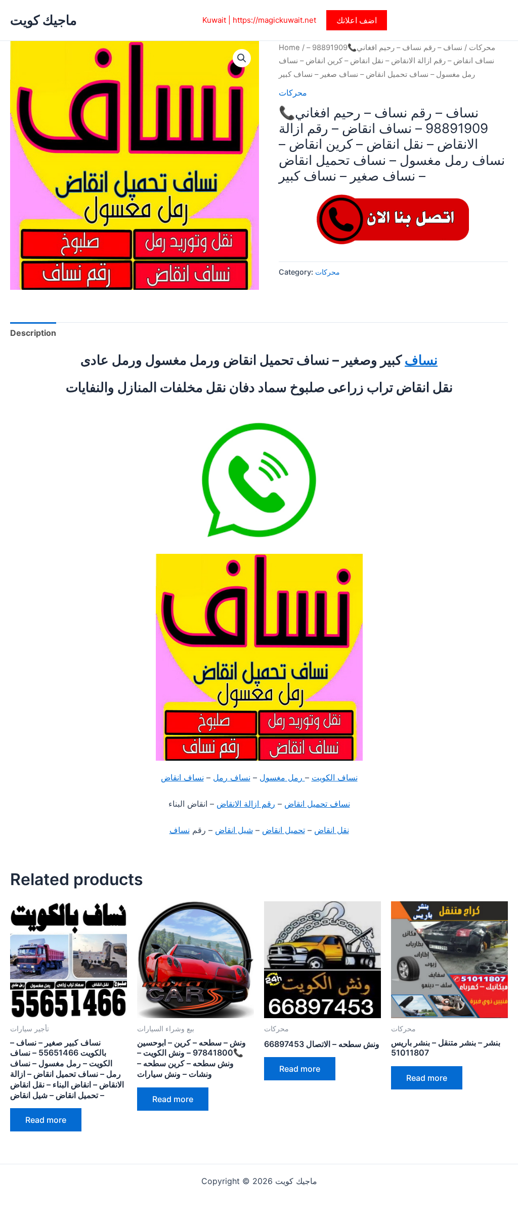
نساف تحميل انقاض (317, 804)
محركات (482, 47)
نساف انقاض (182, 777)
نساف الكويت (335, 777)
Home (289, 47)
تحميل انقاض (283, 830)
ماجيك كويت (43, 20)
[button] (356, 20)
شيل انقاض (234, 830)
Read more (45, 1120)
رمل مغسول (282, 777)
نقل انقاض (331, 830)
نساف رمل (231, 777)
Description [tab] (33, 333)
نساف (421, 360)
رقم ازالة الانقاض (246, 804)
